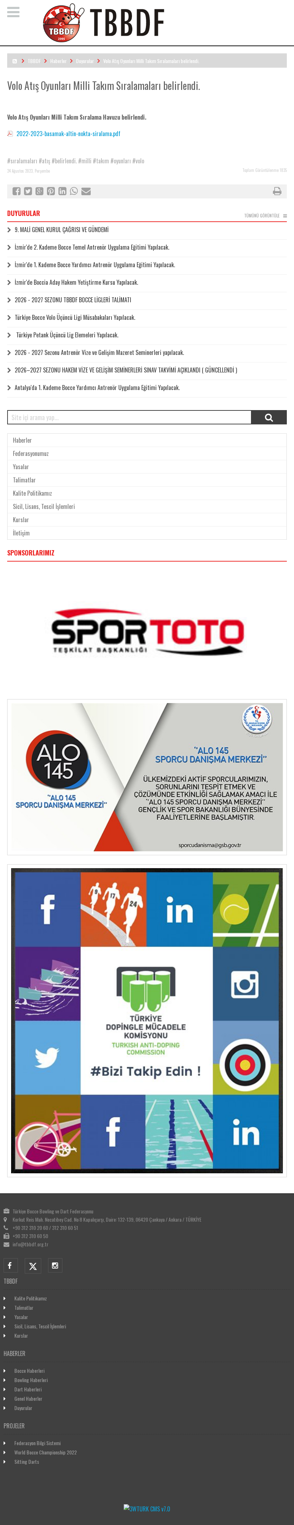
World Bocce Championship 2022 (45, 1452)
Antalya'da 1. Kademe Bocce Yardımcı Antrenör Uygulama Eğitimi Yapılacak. (97, 387)
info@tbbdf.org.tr (30, 1244)
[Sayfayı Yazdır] (277, 192)
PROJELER (14, 1425)
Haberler (58, 60)
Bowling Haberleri (31, 1380)
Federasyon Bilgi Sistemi (37, 1443)
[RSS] (15, 60)
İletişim (21, 533)
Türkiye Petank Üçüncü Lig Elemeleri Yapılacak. (66, 335)
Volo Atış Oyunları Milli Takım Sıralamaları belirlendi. (151, 60)
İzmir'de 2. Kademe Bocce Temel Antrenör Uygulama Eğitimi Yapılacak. (92, 247)
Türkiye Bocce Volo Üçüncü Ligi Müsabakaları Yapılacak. (75, 317)
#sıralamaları (22, 161)
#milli (84, 161)
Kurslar (21, 519)
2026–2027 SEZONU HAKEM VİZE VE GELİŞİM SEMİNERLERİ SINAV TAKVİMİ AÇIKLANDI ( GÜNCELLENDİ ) (126, 370)
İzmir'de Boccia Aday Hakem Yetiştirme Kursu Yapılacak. (76, 282)
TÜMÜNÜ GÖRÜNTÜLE (262, 215)
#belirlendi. (64, 161)
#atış (44, 161)
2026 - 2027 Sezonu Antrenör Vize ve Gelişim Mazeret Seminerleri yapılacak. (99, 352)
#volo (138, 161)
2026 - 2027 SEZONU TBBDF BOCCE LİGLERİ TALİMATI (73, 299)
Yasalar (21, 466)
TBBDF (34, 60)
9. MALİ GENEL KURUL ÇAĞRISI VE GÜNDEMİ (62, 229)
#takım (101, 161)
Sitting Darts (26, 1461)
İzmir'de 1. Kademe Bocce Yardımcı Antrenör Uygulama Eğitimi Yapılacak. (95, 264)
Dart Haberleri (28, 1389)
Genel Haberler (28, 1398)
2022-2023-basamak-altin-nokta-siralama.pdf (68, 133)
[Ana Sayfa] (156, 41)
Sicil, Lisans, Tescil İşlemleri (44, 506)
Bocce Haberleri (29, 1370)
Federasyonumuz (31, 453)
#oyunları (120, 161)
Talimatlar (24, 480)
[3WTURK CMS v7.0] (147, 1509)
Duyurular (85, 60)
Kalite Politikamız (32, 493)
